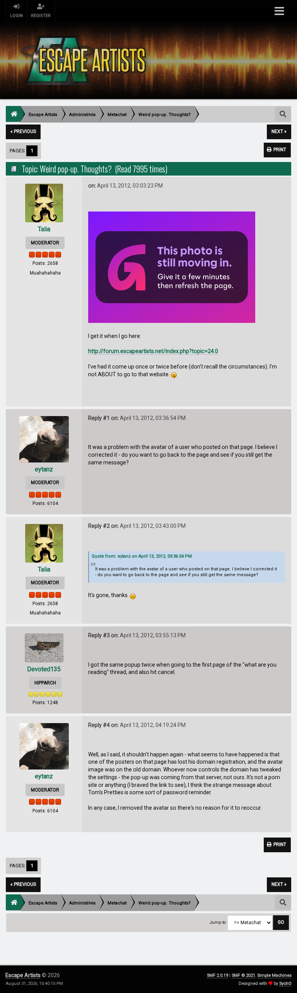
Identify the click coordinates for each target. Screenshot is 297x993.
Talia (44, 229)
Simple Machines (274, 975)
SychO (285, 983)
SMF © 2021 (243, 975)
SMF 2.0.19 (217, 975)
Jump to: (218, 922)
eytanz (44, 469)
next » (279, 131)
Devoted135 (44, 669)
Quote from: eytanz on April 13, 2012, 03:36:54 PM (142, 556)
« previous (23, 131)
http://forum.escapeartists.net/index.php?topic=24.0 (153, 351)
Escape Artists (23, 975)
